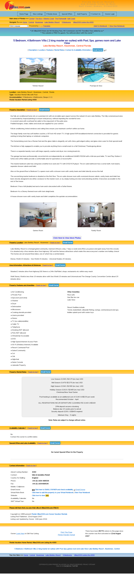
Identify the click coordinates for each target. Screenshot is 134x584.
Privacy (85, 564)
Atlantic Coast (48, 18)
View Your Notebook (117, 26)
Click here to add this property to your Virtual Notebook (52, 492)
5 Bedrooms (66, 22)
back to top (32, 110)
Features (49, 50)
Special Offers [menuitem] (67, 14)
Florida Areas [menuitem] (52, 14)
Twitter (75, 566)
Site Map (92, 564)
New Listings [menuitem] (38, 14)
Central (31, 18)
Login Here (20, 533)
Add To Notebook (100, 26)
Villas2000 (63, 564)
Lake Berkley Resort (52, 22)
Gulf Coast (71, 18)
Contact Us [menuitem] (96, 14)
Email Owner (98, 50)
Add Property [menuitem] (82, 14)
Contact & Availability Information (78, 50)
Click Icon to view (39, 495)
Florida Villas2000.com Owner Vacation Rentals (49, 514)
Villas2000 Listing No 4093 (83, 22)
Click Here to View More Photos (67, 238)
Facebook (67, 566)
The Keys (39, 18)
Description (33, 50)
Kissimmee (39, 22)
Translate (46, 26)
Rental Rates (59, 50)
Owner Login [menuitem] (110, 14)
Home (25, 22)
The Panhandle (60, 18)
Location (42, 50)
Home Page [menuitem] (23, 14)
